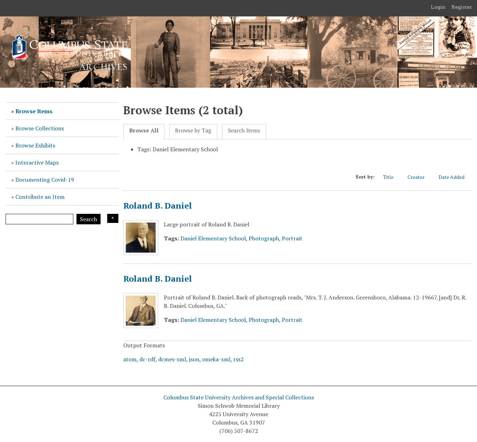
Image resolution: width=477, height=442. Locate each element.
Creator (416, 177)
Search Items (244, 130)
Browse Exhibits (35, 145)
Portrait (292, 238)
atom (130, 359)
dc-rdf (147, 359)
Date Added (451, 177)
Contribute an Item (40, 197)
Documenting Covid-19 (44, 179)
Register (462, 7)
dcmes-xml (172, 359)
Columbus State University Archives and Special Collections (238, 397)
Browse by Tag (193, 130)
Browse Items (33, 111)
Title (388, 177)
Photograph (264, 238)
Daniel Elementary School (213, 238)
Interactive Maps (37, 162)
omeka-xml (216, 359)
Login (438, 7)
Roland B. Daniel (157, 205)
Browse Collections (39, 128)
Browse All (144, 130)
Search (88, 219)
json (194, 359)
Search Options (112, 218)
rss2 (238, 359)
